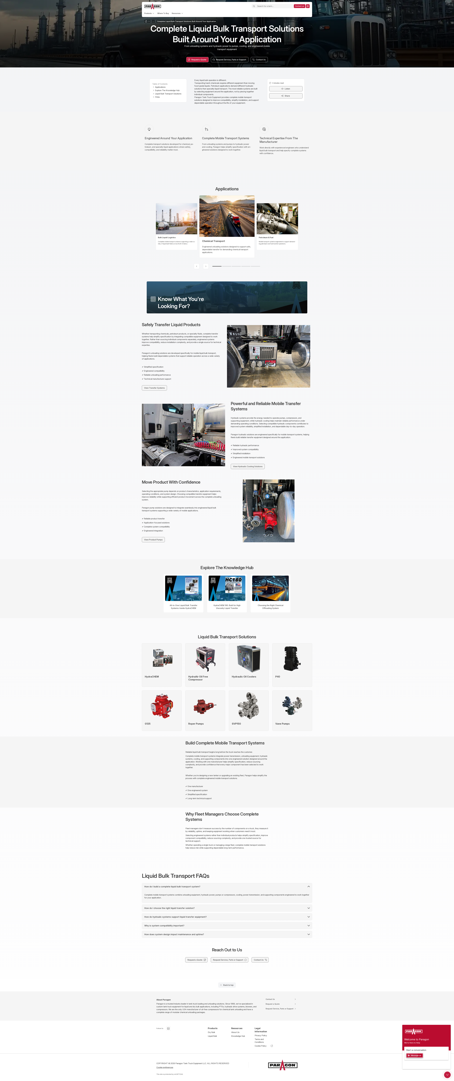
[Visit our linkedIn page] (168, 1028)
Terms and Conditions (259, 1040)
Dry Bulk (211, 1032)
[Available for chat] (447, 1075)
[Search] (254, 6)
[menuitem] (149, 13)
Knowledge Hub (238, 1036)
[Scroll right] (206, 266)
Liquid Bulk (212, 1036)
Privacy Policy (261, 1035)
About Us (235, 1032)
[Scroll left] (196, 266)
